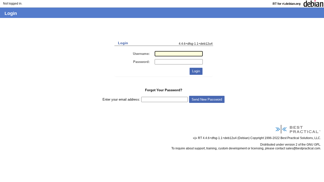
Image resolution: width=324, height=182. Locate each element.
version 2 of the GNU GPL (302, 144)
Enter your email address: (122, 99)
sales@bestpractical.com (303, 148)
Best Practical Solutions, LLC (300, 138)
